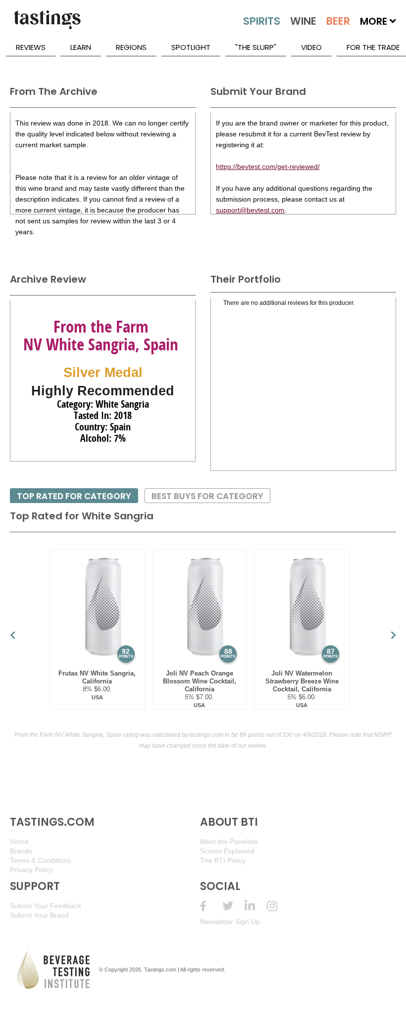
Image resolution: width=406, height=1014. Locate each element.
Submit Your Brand (39, 915)
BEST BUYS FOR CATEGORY (207, 496)
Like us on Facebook (211, 906)
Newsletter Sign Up (230, 922)
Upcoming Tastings (278, 906)
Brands (21, 851)
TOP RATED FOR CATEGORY (74, 496)
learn (80, 47)
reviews (31, 47)
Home (19, 841)
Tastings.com (160, 969)
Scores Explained (227, 851)
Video (311, 47)
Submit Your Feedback (45, 906)
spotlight (190, 47)
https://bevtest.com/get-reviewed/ (268, 166)
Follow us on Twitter (233, 906)
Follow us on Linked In (256, 906)
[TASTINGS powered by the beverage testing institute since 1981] (47, 25)
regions (131, 47)
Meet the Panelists (229, 841)
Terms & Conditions (40, 860)
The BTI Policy (223, 860)
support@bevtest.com (250, 210)
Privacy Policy (31, 870)
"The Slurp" (255, 47)
